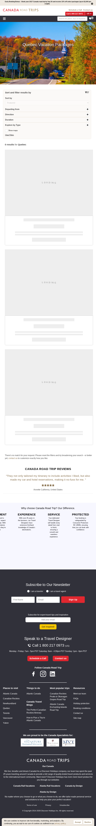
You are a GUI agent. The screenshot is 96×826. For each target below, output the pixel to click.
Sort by (8, 98)
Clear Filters (9, 135)
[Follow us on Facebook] (33, 674)
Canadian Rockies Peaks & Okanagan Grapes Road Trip (58, 696)
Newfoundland (9, 703)
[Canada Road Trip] (20, 10)
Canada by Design (74, 786)
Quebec (6, 708)
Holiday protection (81, 703)
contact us (13, 458)
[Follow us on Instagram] (43, 674)
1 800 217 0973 (76, 14)
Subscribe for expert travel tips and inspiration (48, 615)
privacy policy (60, 823)
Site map (77, 718)
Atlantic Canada (10, 694)
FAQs (75, 698)
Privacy (48, 805)
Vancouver (7, 718)
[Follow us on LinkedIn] (53, 674)
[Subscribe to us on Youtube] (63, 674)
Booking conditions (81, 708)
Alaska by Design (48, 792)
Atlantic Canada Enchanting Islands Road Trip (58, 707)
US (88, 14)
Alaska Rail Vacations (50, 786)
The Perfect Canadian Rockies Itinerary (36, 711)
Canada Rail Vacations (24, 786)
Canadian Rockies (11, 698)
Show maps (13, 130)
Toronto (6, 713)
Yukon (6, 723)
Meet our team (79, 694)
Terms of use (32, 805)
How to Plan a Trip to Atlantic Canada (35, 719)
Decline (87, 822)
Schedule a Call (75, 10)
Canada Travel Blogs (34, 703)
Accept (78, 822)
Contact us (88, 10)
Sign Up (73, 599)
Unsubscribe (65, 805)
